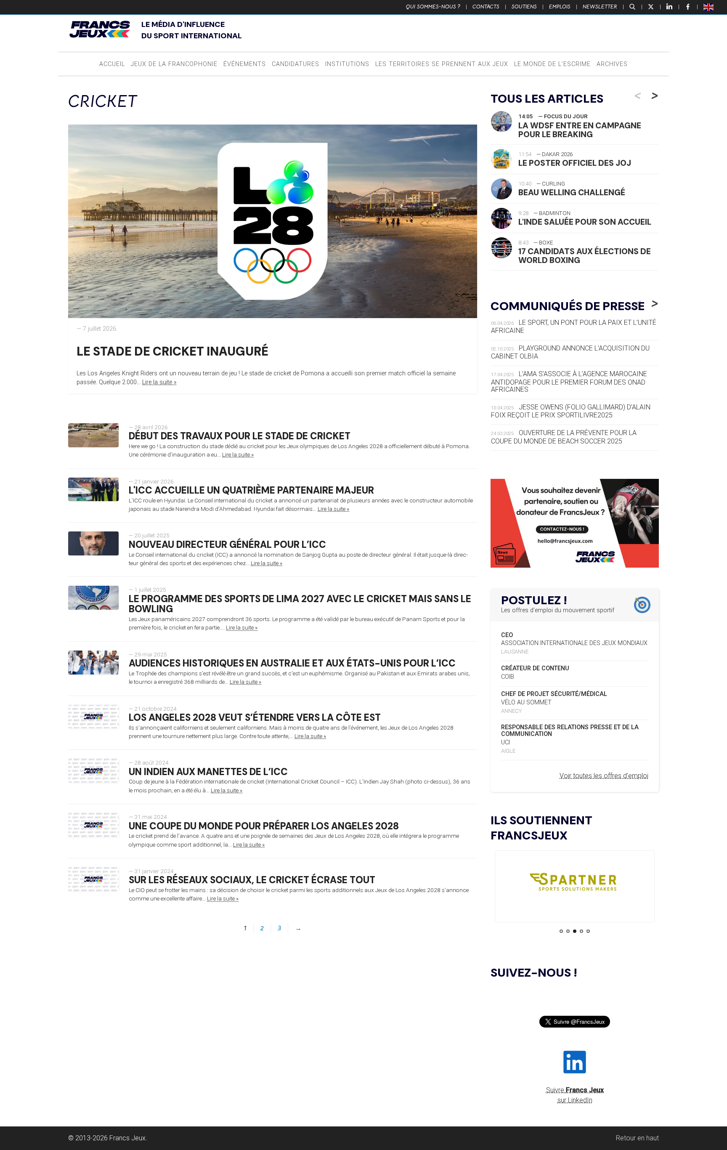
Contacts (485, 6)
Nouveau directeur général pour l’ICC (227, 545)
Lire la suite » (159, 382)
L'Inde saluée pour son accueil (584, 222)
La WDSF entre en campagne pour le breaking (579, 130)
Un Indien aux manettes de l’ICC (208, 772)
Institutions (347, 64)
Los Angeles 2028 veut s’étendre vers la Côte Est (255, 718)
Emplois (559, 6)
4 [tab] (581, 931)
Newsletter (600, 6)
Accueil (112, 64)
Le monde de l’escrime (552, 64)
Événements (244, 64)
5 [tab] (588, 931)
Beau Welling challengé (571, 192)
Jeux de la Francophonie (174, 64)
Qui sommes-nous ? (433, 6)
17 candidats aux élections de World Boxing (584, 256)
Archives (612, 64)
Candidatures (295, 64)
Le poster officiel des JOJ (574, 163)
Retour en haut (637, 1138)
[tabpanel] (574, 884)
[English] (709, 6)
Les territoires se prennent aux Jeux (441, 64)
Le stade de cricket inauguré (172, 351)
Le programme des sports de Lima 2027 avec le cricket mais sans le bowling (300, 604)
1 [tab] (561, 931)
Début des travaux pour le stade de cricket (239, 436)
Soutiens (524, 6)
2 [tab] (568, 931)
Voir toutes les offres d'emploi (604, 776)
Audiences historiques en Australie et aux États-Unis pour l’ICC (292, 663)
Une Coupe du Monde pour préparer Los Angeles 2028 (264, 826)
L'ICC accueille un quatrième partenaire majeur (251, 490)
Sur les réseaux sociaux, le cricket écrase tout (252, 880)
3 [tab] (574, 931)
